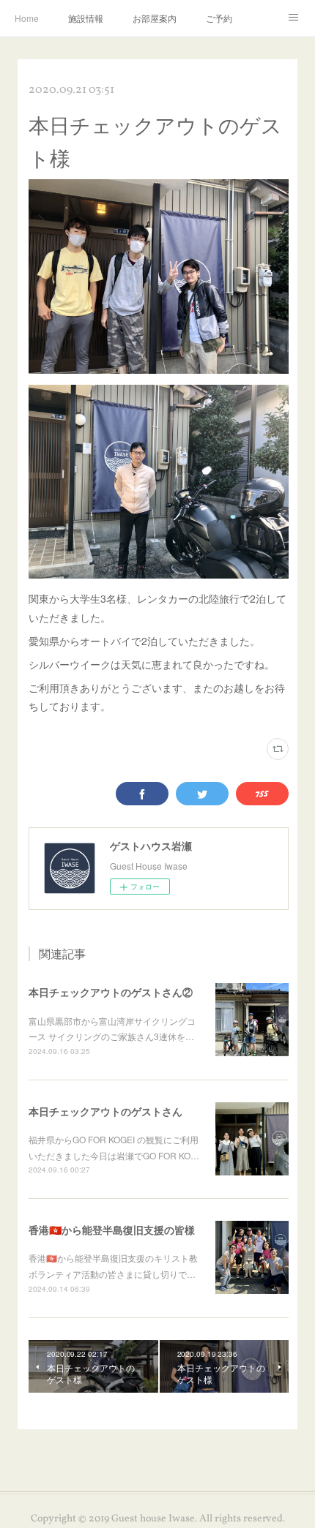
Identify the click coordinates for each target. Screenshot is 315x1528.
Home (27, 18)
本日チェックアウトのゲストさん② (111, 992)
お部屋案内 (155, 18)
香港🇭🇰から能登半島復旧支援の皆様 (112, 1229)
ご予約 (219, 18)
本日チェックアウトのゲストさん (105, 1111)
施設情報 (85, 18)
